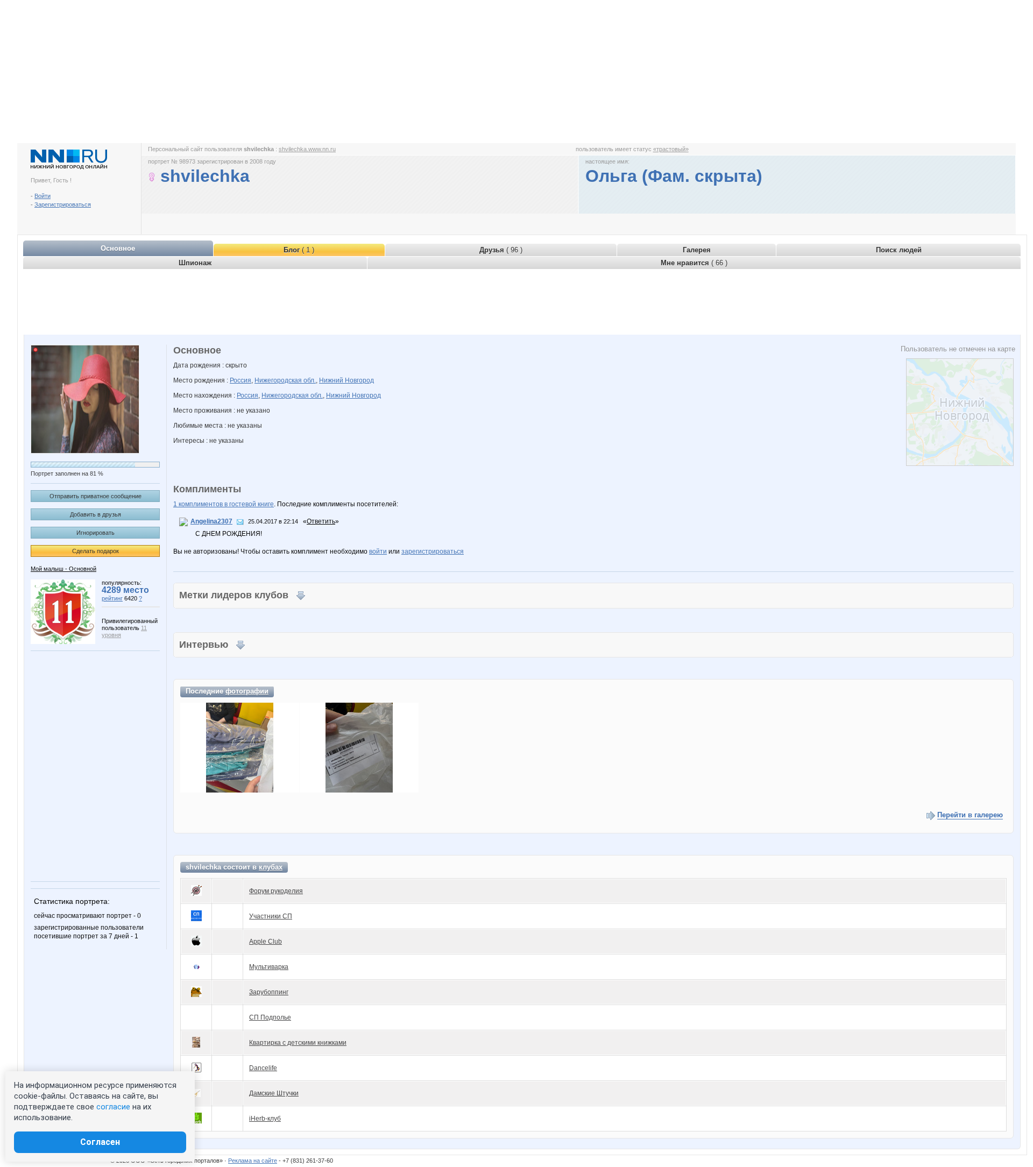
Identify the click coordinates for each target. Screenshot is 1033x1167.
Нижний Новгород (346, 380)
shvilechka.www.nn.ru (307, 149)
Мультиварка (268, 967)
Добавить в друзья (95, 514)
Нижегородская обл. (285, 380)
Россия (240, 380)
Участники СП (270, 916)
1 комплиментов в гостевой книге (223, 504)
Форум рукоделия (276, 891)
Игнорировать (95, 532)
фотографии (246, 691)
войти (378, 551)
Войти (42, 196)
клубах (270, 867)
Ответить (321, 521)
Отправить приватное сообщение (95, 496)
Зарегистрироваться (62, 204)
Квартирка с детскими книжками (297, 1042)
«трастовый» (671, 149)
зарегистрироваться (432, 551)
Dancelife (263, 1068)
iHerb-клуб (265, 1118)
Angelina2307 (211, 521)
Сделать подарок (95, 551)
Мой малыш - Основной (63, 568)
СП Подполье (270, 1017)
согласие (113, 1107)
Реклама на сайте (252, 1160)
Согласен (100, 1142)
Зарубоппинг (268, 992)
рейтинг (112, 598)
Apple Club (265, 941)
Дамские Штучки (274, 1093)
